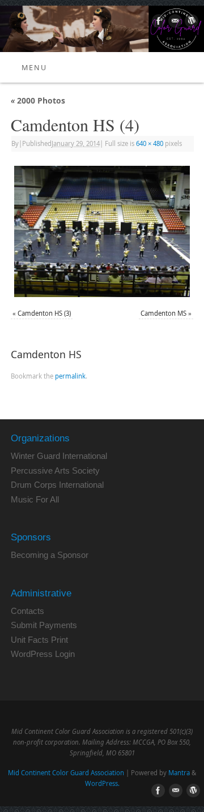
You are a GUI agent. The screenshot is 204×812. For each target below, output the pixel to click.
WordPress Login (43, 654)
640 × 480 (149, 143)
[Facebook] (157, 22)
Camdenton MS (163, 313)
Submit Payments (44, 625)
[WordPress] (190, 22)
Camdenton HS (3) (44, 313)
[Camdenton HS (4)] (102, 231)
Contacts (27, 611)
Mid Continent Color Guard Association (66, 772)
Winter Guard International (59, 456)
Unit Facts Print (39, 640)
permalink (70, 376)
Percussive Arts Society (55, 470)
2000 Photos (38, 100)
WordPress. (102, 783)
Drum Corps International (57, 484)
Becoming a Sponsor (49, 555)
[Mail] (173, 22)
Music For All (35, 499)
